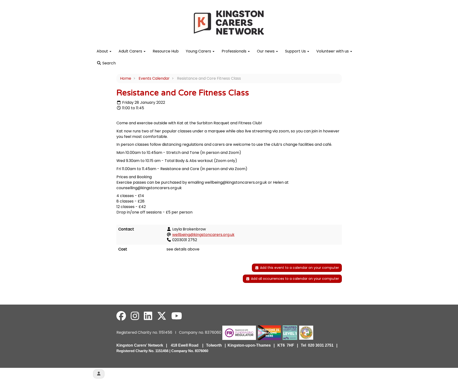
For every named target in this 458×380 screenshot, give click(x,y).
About (103, 51)
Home (125, 78)
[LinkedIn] (148, 316)
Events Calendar (154, 78)
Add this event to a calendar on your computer (299, 267)
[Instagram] (135, 316)
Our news (266, 51)
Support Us (296, 51)
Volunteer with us (333, 51)
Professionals (234, 51)
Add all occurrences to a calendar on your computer (294, 278)
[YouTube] (176, 316)
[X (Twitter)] (162, 316)
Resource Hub (166, 51)
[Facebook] (121, 316)
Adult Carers (131, 51)
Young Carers (199, 51)
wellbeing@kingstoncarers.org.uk (203, 234)
